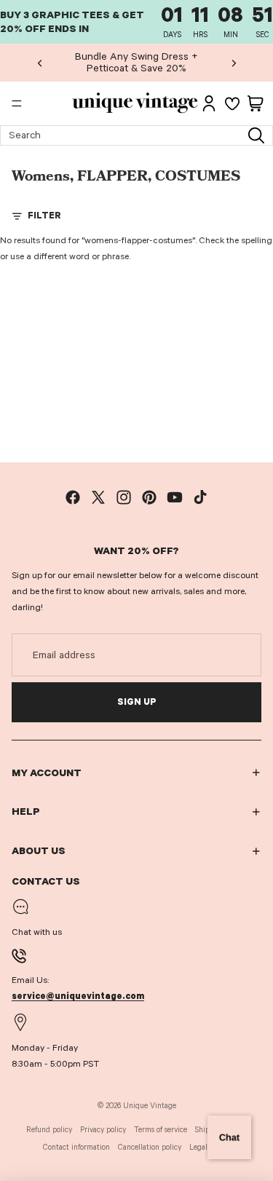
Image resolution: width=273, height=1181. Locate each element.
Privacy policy (103, 1129)
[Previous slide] (40, 63)
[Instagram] (123, 497)
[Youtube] (174, 497)
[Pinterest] (149, 497)
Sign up (137, 702)
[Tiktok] (200, 497)
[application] (229, 1137)
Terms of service (160, 1129)
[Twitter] (98, 497)
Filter (44, 215)
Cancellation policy (149, 1147)
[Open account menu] (209, 103)
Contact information (76, 1147)
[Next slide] (234, 63)
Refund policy (49, 1129)
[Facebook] (73, 497)
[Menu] (16, 104)
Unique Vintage (149, 1105)
